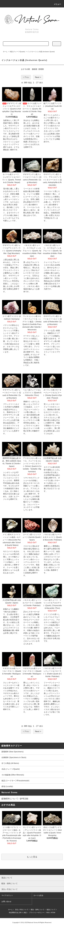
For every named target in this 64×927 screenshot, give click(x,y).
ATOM (53, 912)
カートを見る (38, 895)
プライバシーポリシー (36, 912)
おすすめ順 (25, 69)
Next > (38, 77)
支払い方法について (21, 909)
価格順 (34, 69)
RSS (48, 912)
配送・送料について (37, 909)
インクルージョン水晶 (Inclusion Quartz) (41, 51)
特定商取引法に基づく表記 (18, 912)
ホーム (5, 51)
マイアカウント (7, 895)
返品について (51, 909)
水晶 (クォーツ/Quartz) (17, 51)
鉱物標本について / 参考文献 (14, 798)
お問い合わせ (6, 901)
